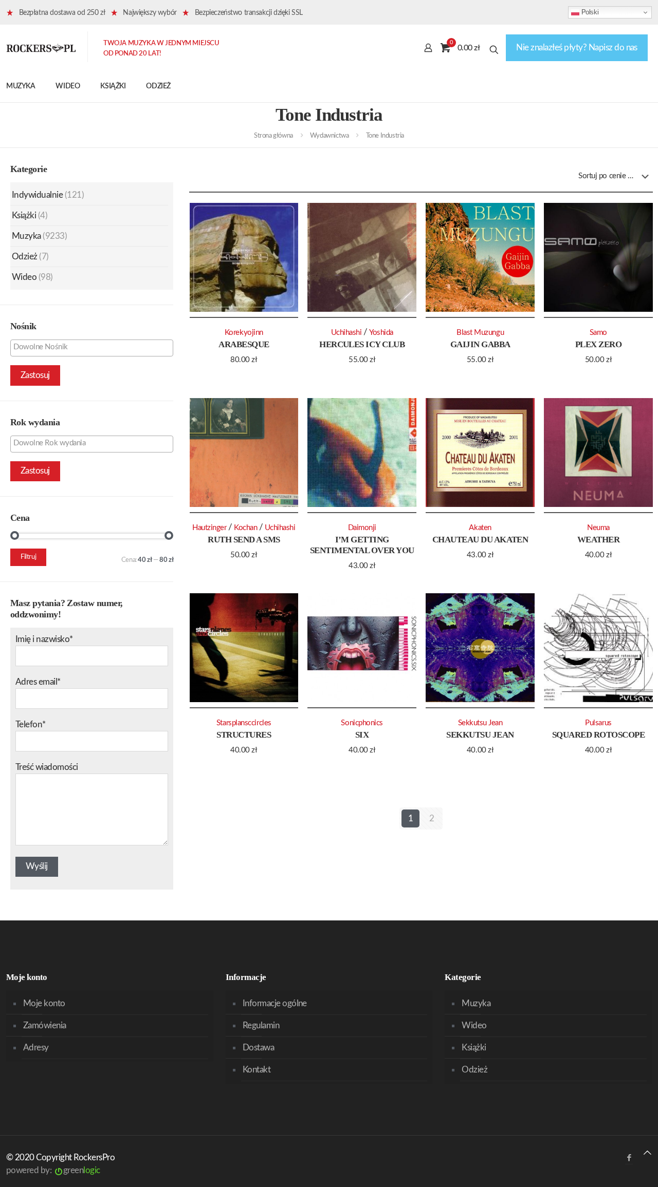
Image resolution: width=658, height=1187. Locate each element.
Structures (243, 735)
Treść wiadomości (46, 767)
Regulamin (261, 1025)
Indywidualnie (37, 195)
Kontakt (256, 1069)
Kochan (245, 528)
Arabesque (243, 344)
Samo (598, 332)
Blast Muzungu (480, 332)
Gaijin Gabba (480, 344)
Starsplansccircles (243, 723)
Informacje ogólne (275, 1003)
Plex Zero (598, 344)
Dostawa (258, 1047)
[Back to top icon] (647, 1152)
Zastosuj (35, 375)
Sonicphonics (362, 723)
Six (362, 735)
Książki (24, 215)
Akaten (480, 528)
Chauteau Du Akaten (480, 539)
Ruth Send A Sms (244, 539)
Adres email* (38, 681)
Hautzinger (209, 528)
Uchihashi (346, 332)
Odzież (25, 256)
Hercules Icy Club (362, 344)
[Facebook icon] (629, 1158)
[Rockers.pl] (41, 48)
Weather (598, 539)
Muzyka (26, 236)
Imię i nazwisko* (44, 639)
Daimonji (362, 528)
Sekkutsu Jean (480, 735)
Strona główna (273, 136)
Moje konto (44, 1003)
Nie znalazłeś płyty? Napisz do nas (576, 47)
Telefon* (30, 724)
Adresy (36, 1047)
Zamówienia (44, 1025)
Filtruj (28, 557)
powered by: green (53, 1170)
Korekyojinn (244, 332)
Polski (588, 12)
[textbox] (94, 347)
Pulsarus (598, 723)
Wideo (24, 277)
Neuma (598, 528)
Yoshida (381, 332)
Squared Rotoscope (598, 735)
